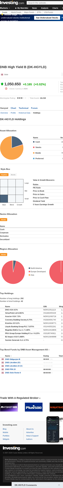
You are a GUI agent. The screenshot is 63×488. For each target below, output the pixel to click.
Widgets (6, 439)
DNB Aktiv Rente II (13, 373)
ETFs (39, 12)
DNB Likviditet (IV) (12, 363)
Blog (4, 429)
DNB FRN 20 (10, 369)
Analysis (44, 8)
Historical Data (24, 113)
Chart (13, 108)
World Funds (16, 12)
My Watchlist (22, 8)
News (34, 8)
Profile (13, 113)
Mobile (5, 432)
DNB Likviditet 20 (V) (13, 366)
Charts (55, 8)
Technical (23, 108)
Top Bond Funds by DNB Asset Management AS (24, 349)
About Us (30, 429)
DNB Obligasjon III (12, 359)
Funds (4, 12)
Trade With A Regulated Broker (19, 397)
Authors (29, 439)
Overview (4, 113)
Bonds (13, 175)
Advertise (30, 432)
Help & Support (32, 436)
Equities (4, 175)
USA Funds (48, 12)
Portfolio (6, 436)
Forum (34, 108)
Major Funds (29, 12)
